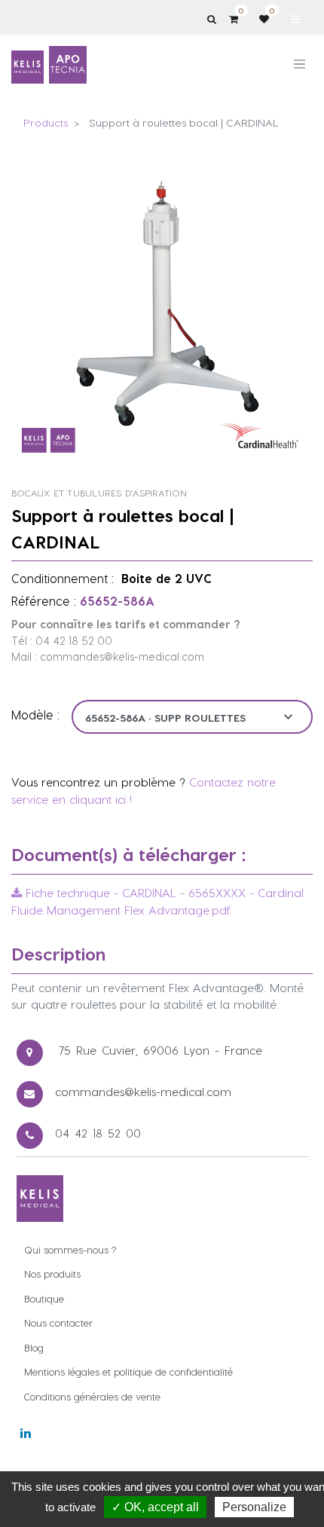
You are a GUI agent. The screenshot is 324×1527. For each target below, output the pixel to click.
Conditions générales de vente (92, 1396)
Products (45, 122)
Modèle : (35, 714)
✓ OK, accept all (155, 1507)
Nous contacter (58, 1322)
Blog (34, 1347)
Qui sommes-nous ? (70, 1249)
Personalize (254, 1507)
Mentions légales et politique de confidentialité (128, 1371)
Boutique (44, 1298)
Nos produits (52, 1273)
